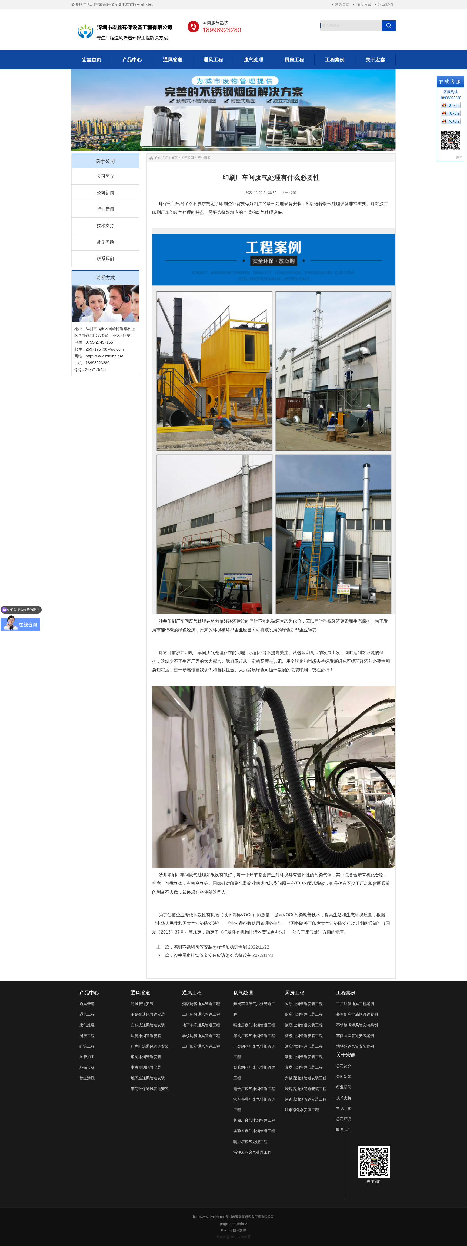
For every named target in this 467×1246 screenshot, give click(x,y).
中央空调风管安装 (146, 1067)
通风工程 (87, 1014)
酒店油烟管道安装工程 (304, 1046)
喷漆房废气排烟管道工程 (254, 1025)
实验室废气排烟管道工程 (254, 1131)
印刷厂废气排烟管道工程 (254, 1036)
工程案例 (346, 992)
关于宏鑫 (346, 1055)
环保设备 (87, 1067)
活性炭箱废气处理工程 (252, 1152)
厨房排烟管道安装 (146, 1036)
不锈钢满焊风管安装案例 (357, 1025)
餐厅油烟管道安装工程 (304, 1004)
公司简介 (105, 176)
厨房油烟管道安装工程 (304, 1014)
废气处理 (87, 1025)
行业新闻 (105, 209)
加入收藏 (363, 4)
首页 (174, 158)
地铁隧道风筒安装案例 (355, 1046)
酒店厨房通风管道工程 (201, 1004)
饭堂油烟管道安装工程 (304, 1057)
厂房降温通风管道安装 (150, 1046)
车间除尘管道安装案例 (355, 1036)
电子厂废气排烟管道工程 (254, 1089)
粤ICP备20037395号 (233, 1237)
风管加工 (87, 1057)
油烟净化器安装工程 (302, 1110)
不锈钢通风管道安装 (148, 1014)
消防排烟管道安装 (146, 1057)
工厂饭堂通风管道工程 (201, 1046)
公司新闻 (105, 192)
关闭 (459, 157)
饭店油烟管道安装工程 (304, 1025)
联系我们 (385, 4)
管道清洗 (87, 1078)
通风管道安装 (142, 1004)
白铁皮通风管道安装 (148, 1025)
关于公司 (187, 158)
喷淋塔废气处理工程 (251, 1142)
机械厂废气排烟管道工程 (254, 1120)
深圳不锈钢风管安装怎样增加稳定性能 (210, 947)
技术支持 (105, 225)
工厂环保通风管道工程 (201, 1014)
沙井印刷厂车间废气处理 (182, 621)
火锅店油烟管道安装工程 (305, 1078)
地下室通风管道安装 (148, 1078)
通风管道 (87, 1004)
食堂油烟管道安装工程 (304, 1067)
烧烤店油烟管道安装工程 (305, 1089)
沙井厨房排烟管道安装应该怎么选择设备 (212, 955)
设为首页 (342, 4)
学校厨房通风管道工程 (201, 1036)
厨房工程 (87, 1036)
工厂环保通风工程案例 (355, 1004)
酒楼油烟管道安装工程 (304, 1036)
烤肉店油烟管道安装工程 (305, 1099)
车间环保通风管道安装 (150, 1089)
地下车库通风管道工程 (201, 1025)
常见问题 (105, 242)
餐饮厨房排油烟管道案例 (357, 1014)
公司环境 (343, 1119)
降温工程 (87, 1046)
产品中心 (89, 992)
